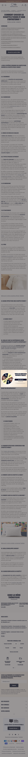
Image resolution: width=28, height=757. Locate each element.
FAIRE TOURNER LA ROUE (20, 379)
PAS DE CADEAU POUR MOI (20, 381)
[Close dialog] (26, 371)
